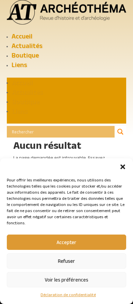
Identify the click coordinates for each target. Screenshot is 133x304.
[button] (122, 166)
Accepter (66, 242)
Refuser (66, 261)
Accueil (22, 36)
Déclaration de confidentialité (68, 294)
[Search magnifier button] (120, 132)
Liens (19, 64)
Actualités (27, 45)
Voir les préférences (66, 280)
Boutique (25, 55)
